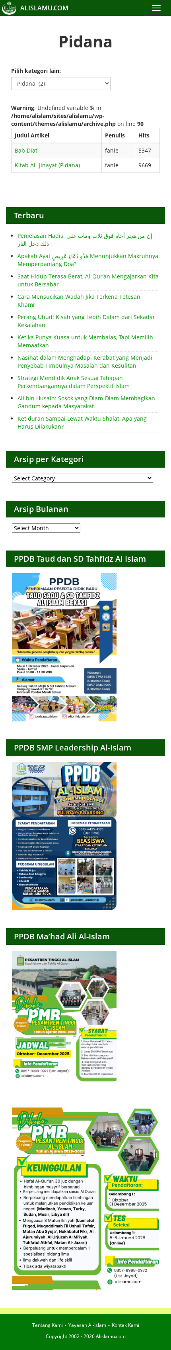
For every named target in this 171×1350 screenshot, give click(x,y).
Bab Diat (26, 150)
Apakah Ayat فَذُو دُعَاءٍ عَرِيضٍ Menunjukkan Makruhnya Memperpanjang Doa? (87, 260)
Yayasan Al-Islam (87, 1325)
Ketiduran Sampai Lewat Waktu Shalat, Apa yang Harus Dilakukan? (82, 422)
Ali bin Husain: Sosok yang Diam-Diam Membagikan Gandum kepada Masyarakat (86, 402)
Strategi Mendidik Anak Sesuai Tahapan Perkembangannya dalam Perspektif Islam (73, 382)
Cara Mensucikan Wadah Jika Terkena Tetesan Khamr (78, 300)
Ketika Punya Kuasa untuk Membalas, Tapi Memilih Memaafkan (85, 341)
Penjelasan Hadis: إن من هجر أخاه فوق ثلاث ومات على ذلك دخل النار (84, 239)
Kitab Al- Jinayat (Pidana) (47, 165)
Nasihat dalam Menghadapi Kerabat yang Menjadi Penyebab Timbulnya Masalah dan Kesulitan (84, 361)
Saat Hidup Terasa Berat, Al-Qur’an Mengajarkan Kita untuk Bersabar (88, 280)
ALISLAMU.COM (44, 8)
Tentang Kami (47, 1325)
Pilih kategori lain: (36, 70)
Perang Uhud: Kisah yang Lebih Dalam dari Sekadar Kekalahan (86, 321)
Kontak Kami (125, 1325)
